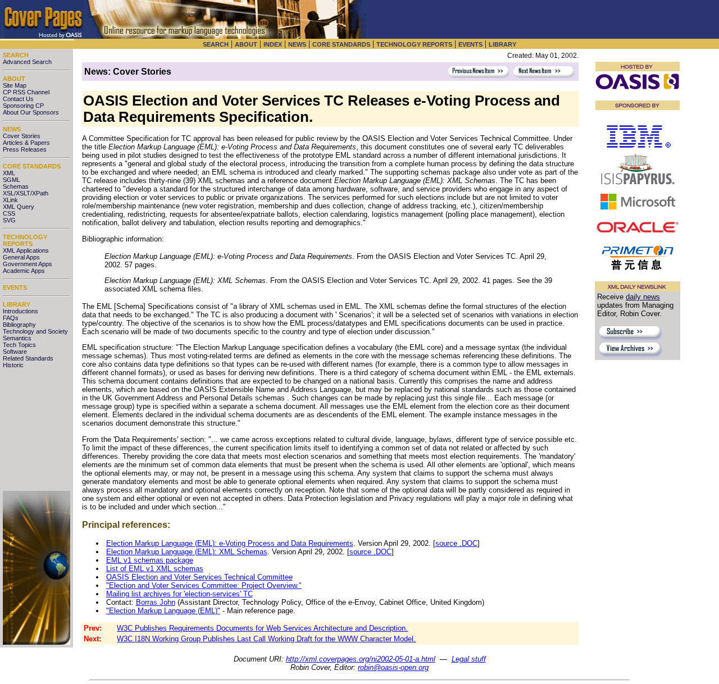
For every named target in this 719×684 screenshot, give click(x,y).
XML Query (18, 206)
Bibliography (19, 324)
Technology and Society (35, 331)
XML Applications (26, 250)
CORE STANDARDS (341, 44)
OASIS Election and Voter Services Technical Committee (199, 577)
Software (15, 351)
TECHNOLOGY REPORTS (414, 44)
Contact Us (18, 98)
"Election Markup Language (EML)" (163, 611)
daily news (643, 297)
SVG (9, 220)
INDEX (272, 44)
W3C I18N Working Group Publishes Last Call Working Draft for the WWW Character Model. (266, 639)
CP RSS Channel (26, 92)
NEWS (297, 44)
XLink (10, 200)
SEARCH (216, 44)
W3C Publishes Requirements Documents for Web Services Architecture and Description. (262, 628)
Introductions (20, 311)
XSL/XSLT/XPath (25, 193)
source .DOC (456, 543)
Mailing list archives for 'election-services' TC (179, 594)
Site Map (14, 85)
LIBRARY (502, 44)
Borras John (155, 602)
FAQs (11, 317)
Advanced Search (27, 61)
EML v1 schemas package (149, 560)
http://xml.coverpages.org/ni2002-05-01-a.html (360, 659)
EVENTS (470, 44)
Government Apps (27, 264)
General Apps (21, 257)
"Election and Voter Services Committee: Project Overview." (204, 585)
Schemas (16, 186)
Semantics (17, 338)
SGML (11, 179)
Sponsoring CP (23, 105)
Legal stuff (469, 659)
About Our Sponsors (31, 112)
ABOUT (246, 44)
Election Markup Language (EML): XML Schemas (186, 552)
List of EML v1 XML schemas (154, 568)
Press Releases (25, 149)
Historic (13, 365)
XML (9, 173)
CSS (9, 213)
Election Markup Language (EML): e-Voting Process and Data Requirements (229, 543)
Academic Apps (24, 270)
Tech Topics (19, 344)
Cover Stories (21, 136)
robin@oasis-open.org (393, 667)
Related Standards (28, 358)
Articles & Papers (26, 142)
